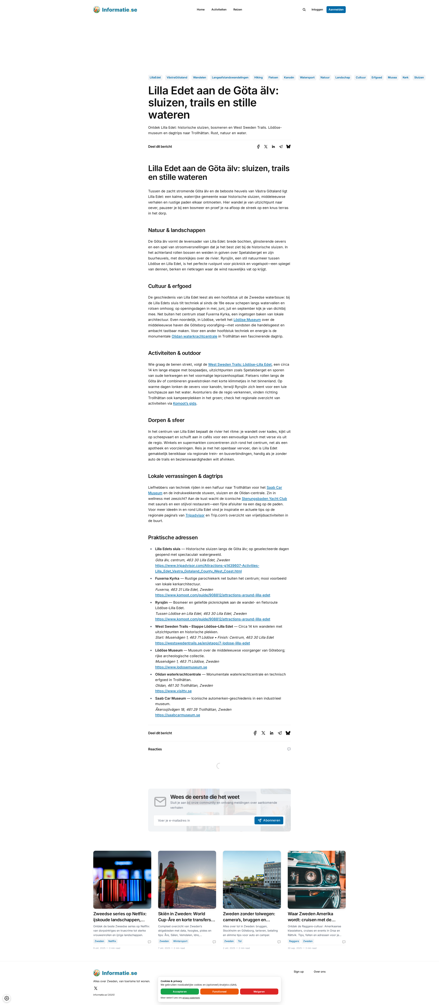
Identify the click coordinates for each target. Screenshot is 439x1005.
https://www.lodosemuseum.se (181, 667)
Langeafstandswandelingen (230, 77)
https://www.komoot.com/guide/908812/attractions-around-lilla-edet (212, 595)
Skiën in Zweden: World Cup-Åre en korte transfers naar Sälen (184, 919)
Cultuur (361, 77)
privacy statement (191, 997)
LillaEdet (155, 77)
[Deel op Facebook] (258, 146)
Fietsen (273, 77)
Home (201, 9)
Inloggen (317, 9)
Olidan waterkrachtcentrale (194, 336)
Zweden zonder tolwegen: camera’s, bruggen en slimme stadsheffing (249, 919)
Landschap (342, 77)
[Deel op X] (265, 146)
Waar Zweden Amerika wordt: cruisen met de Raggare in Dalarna (310, 919)
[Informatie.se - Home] (141, 9)
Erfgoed (377, 77)
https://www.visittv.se (173, 691)
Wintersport (180, 941)
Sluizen (419, 77)
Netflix (112, 941)
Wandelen (199, 77)
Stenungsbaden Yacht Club (264, 498)
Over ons (320, 971)
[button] (304, 10)
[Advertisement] (219, 45)
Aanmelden (336, 9)
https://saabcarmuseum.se (177, 715)
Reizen (237, 9)
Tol (240, 941)
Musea (392, 77)
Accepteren (180, 991)
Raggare (294, 941)
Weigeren (259, 991)
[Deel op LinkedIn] (273, 146)
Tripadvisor (195, 515)
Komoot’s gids (184, 403)
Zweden (99, 941)
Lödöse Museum (247, 319)
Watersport (307, 77)
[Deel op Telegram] (280, 146)
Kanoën (289, 77)
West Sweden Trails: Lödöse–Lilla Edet (240, 364)
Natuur (325, 77)
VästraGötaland (177, 77)
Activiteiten (219, 9)
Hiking (258, 77)
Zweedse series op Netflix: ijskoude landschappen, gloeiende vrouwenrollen (120, 919)
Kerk (405, 77)
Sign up (299, 971)
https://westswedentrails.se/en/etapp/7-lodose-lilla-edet (202, 643)
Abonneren (271, 820)
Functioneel (219, 991)
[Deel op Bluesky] (288, 146)
